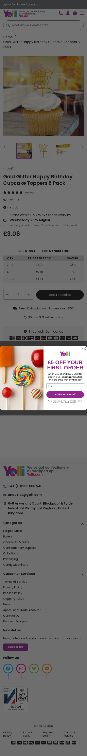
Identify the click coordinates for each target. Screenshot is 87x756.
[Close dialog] (84, 348)
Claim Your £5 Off (65, 394)
